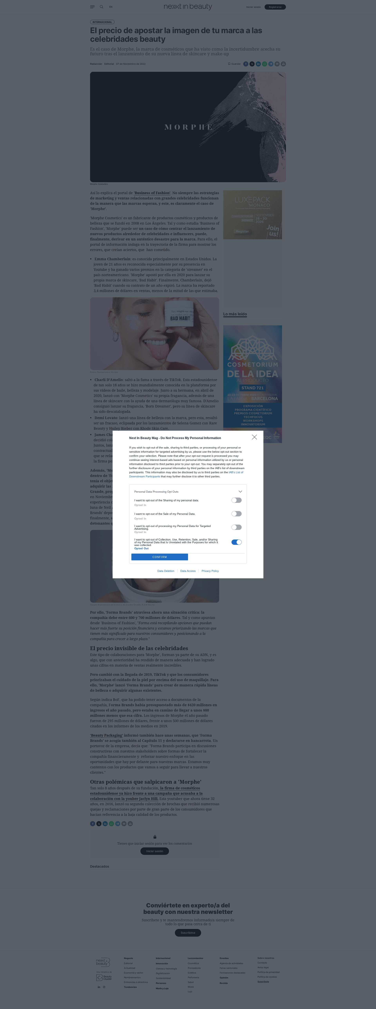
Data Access (188, 570)
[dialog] (188, 504)
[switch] (236, 500)
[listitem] (188, 491)
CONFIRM (160, 557)
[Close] (255, 438)
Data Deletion (165, 570)
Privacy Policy (210, 570)
